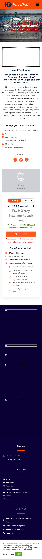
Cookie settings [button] (8, 554)
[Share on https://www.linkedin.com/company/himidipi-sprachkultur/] (27, 160)
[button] (37, 4)
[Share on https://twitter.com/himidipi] (21, 160)
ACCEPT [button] (19, 554)
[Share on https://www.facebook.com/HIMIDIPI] (15, 160)
